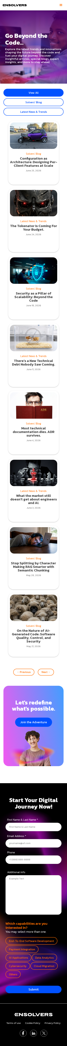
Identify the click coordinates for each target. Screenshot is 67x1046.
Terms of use (13, 1023)
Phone (11, 852)
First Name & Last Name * (22, 820)
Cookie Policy (32, 1023)
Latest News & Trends (33, 112)
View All (34, 93)
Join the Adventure (33, 722)
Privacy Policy (53, 1023)
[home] (14, 5)
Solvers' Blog (33, 102)
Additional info (16, 872)
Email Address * (16, 836)
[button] (61, 5)
